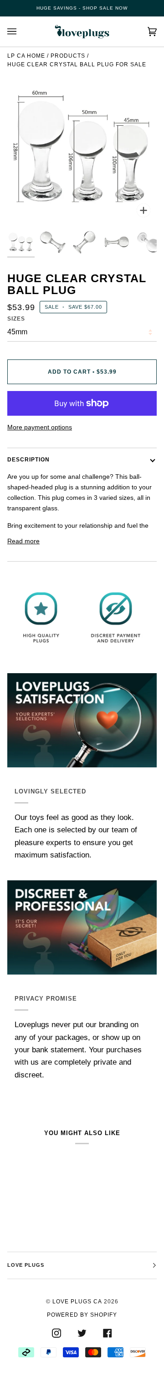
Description (28, 459)
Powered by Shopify (82, 1315)
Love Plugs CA (77, 1301)
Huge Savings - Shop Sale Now (82, 8)
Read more (23, 541)
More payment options (39, 427)
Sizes (16, 319)
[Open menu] (21, 31)
